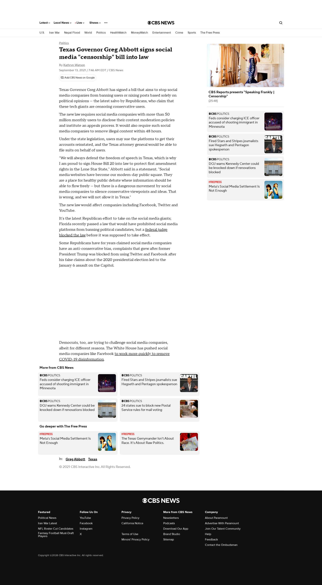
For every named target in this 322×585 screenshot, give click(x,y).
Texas (92, 459)
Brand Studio (171, 534)
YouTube (85, 517)
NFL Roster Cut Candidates (55, 528)
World (88, 32)
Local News (62, 22)
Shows (94, 22)
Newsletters (171, 517)
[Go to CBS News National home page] (161, 23)
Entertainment (161, 32)
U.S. (42, 32)
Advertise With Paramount (222, 523)
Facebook (86, 523)
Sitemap (168, 539)
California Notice (132, 523)
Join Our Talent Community (223, 528)
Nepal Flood (72, 32)
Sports (192, 32)
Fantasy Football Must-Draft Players (56, 535)
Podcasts (169, 523)
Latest (44, 22)
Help (208, 534)
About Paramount (216, 517)
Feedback (211, 539)
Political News (47, 517)
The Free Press (210, 32)
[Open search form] (280, 22)
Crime (179, 32)
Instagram (86, 528)
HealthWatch (118, 32)
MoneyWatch (139, 32)
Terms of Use (129, 534)
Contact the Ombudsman (221, 544)
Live (80, 23)
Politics (101, 32)
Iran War (54, 32)
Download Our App (175, 528)
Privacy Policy (130, 517)
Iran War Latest (47, 523)
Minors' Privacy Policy (135, 539)
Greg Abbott (75, 459)
